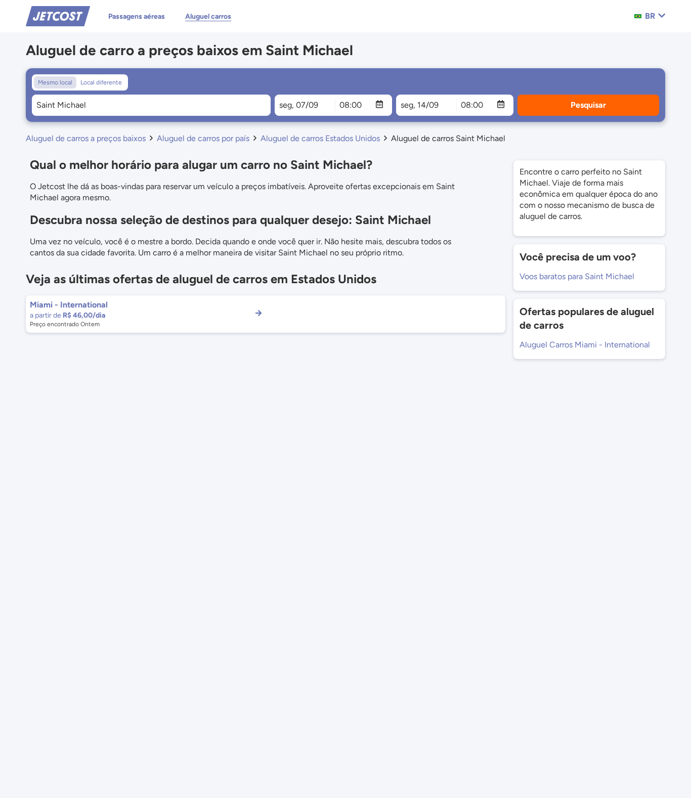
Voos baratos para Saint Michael (577, 276)
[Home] (58, 15)
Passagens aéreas (136, 16)
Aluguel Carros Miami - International (585, 344)
